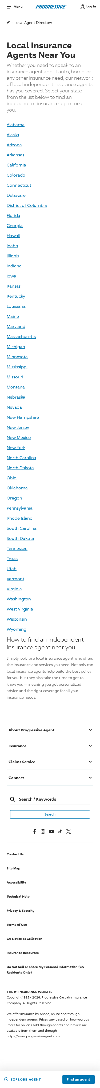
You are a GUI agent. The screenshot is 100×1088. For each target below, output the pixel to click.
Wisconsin (17, 619)
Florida (13, 215)
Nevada (14, 407)
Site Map (13, 868)
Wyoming (16, 629)
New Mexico (19, 437)
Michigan (16, 346)
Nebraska (16, 397)
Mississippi (17, 366)
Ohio (12, 477)
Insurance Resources (23, 953)
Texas (12, 558)
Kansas (14, 286)
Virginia (14, 588)
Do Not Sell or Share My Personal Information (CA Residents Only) (45, 969)
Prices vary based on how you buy (64, 1019)
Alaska (13, 134)
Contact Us (15, 854)
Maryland (16, 326)
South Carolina (22, 528)
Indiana (14, 265)
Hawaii (13, 235)
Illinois (13, 255)
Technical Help (18, 896)
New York (16, 447)
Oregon (14, 498)
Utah (12, 568)
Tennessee (17, 548)
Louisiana (16, 306)
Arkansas (15, 154)
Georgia (15, 225)
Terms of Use (17, 925)
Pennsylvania (20, 508)
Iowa (11, 276)
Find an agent (78, 1079)
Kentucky (16, 296)
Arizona (14, 144)
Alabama (16, 124)
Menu (18, 6)
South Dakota (20, 538)
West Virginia (20, 609)
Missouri (15, 376)
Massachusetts (21, 336)
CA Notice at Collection (24, 939)
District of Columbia (27, 205)
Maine (13, 316)
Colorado (16, 175)
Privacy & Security (20, 910)
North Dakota (20, 467)
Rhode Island (20, 518)
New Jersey (18, 427)
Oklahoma (17, 487)
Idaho (12, 245)
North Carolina (21, 457)
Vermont (15, 578)
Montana (16, 387)
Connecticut (19, 185)
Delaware (16, 195)
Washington (19, 598)
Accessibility (16, 882)
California (16, 165)
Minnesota (17, 356)
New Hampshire (23, 417)
